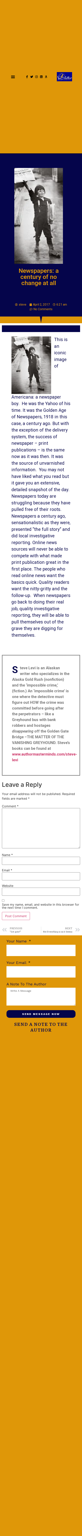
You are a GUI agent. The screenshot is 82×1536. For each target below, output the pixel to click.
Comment (10, 806)
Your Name (17, 941)
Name (7, 854)
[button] (13, 77)
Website (7, 885)
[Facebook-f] (27, 76)
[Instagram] (36, 76)
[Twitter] (31, 76)
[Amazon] (46, 76)
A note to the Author (26, 984)
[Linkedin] (41, 76)
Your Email (16, 963)
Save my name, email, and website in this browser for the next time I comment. (40, 906)
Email (7, 870)
